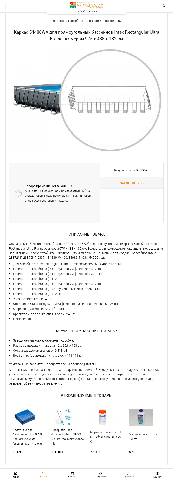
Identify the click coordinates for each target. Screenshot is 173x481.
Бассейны (75, 21)
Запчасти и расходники (104, 21)
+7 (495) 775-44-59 (86, 11)
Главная (58, 21)
